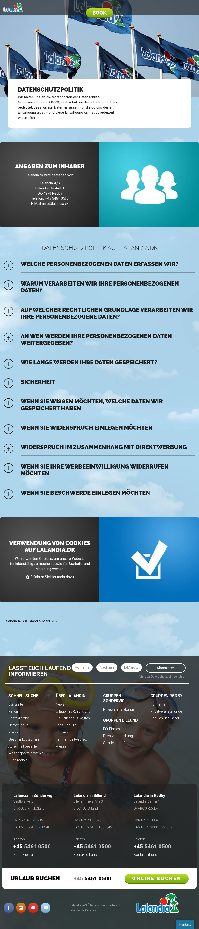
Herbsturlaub (18, 725)
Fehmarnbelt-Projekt (71, 739)
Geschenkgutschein (23, 739)
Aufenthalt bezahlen (23, 746)
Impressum (65, 732)
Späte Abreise (19, 718)
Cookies (90, 910)
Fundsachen (18, 760)
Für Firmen (111, 729)
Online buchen (156, 878)
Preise (13, 732)
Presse (61, 746)
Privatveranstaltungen (119, 709)
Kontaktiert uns (25, 855)
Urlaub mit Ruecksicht (73, 711)
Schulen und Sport (117, 743)
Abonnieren (166, 668)
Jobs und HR (66, 725)
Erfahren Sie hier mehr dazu (52, 577)
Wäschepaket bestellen (26, 753)
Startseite (15, 704)
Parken (13, 711)
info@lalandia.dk (55, 203)
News (60, 704)
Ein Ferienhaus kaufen (73, 718)
